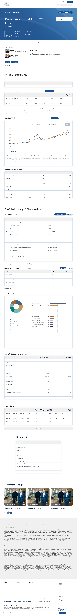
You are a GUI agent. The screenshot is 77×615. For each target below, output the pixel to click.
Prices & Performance (63, 1)
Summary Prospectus (21, 447)
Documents (49, 42)
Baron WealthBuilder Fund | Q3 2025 (37, 508)
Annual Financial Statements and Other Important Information (28, 466)
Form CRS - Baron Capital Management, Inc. (20, 605)
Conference (44, 585)
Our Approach (19, 585)
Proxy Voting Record (21, 471)
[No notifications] (71, 12)
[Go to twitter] (46, 598)
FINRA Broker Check (14, 601)
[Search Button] (42, 5)
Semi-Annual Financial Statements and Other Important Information (29, 469)
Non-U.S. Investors (7, 591)
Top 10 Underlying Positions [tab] (60, 214)
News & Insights (55, 42)
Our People (19, 587)
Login (58, 1)
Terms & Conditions (28, 601)
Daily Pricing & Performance (34, 591)
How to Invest (66, 12)
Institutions (6, 587)
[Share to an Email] (7, 65)
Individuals (6, 589)
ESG (17, 591)
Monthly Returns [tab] (58, 91)
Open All (7, 219)
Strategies (31, 589)
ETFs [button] (58, 5)
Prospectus (19, 450)
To (49, 124)
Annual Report (20, 455)
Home (5, 12)
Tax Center (17, 430)
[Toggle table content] (6, 222)
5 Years (70, 118)
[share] (9, 65)
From (33, 124)
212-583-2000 (60, 600)
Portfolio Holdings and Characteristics (39, 42)
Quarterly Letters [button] (63, 5)
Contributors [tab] (63, 268)
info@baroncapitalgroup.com (63, 605)
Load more (38, 428)
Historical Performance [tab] (67, 91)
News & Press (19, 589)
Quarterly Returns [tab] (49, 91)
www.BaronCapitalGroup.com (59, 526)
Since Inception (55, 118)
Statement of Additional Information (24, 453)
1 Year (61, 118)
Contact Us (70, 1)
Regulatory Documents (7, 601)
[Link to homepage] (61, 584)
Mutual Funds (9, 12)
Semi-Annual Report (21, 458)
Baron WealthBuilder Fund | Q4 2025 (14, 508)
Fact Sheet (7, 62)
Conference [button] (70, 5)
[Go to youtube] (49, 598)
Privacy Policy (20, 601)
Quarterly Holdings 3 (21, 463)
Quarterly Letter (14, 62)
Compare (60, 12)
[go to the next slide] (11, 513)
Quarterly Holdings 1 (21, 461)
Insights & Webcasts (45, 587)
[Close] (75, 613)
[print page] (5, 65)
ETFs (30, 585)
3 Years (65, 118)
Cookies (24, 601)
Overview (20, 42)
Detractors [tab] (70, 268)
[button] (12, 2)
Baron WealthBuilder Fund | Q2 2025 (60, 508)
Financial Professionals (8, 585)
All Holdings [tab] (69, 214)
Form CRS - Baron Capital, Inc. (9, 605)
